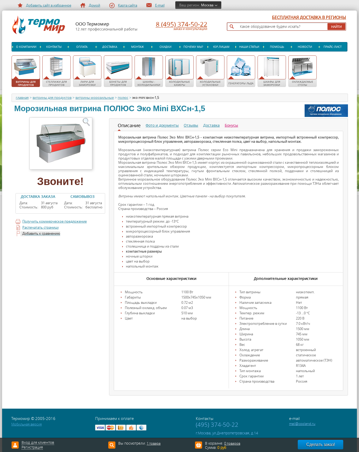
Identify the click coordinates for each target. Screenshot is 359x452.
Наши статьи (249, 47)
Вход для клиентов (38, 443)
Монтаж (137, 47)
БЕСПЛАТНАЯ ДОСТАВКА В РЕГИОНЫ (309, 17)
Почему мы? (193, 47)
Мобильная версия (26, 424)
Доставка (109, 47)
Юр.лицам (221, 47)
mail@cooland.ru (302, 424)
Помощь (277, 47)
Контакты (53, 47)
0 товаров (232, 443)
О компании (26, 47)
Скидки (165, 47)
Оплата (82, 47)
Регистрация (32, 447)
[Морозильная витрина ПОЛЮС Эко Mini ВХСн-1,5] (60, 142)
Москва (207, 5)
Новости (305, 47)
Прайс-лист (333, 47)
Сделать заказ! (320, 444)
